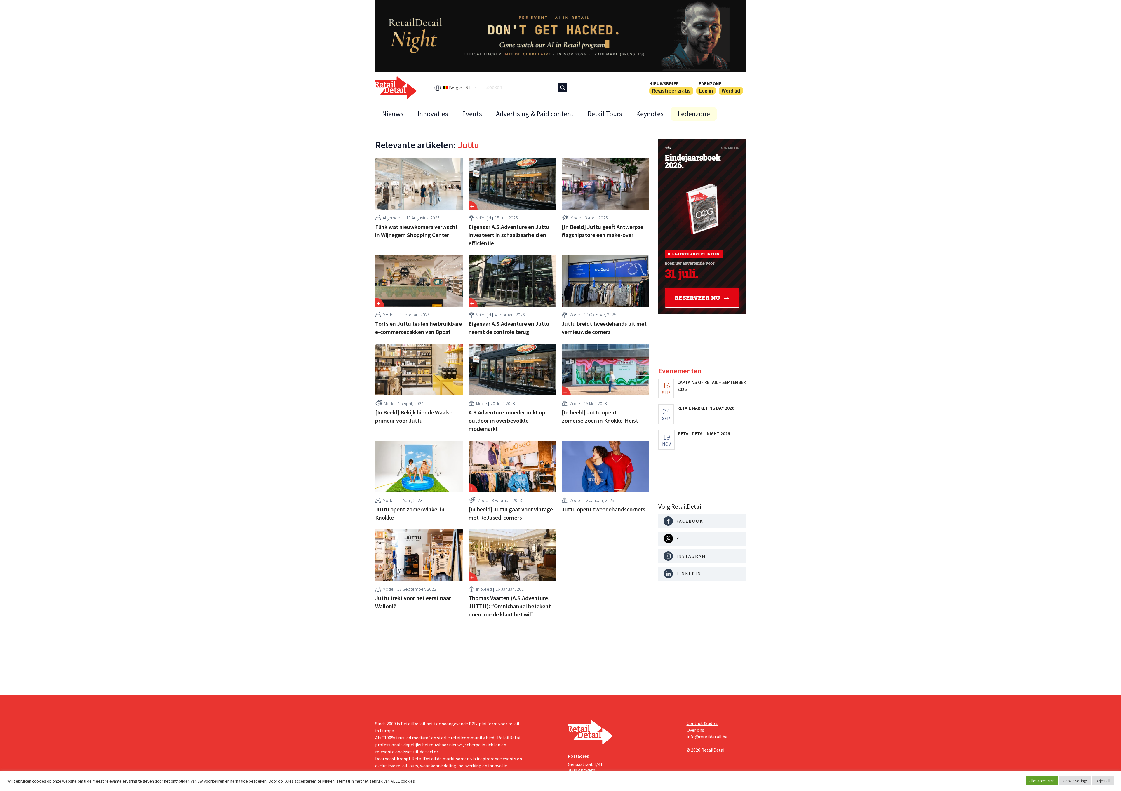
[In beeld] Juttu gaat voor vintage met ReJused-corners (511, 513)
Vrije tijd (483, 218)
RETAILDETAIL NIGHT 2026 (704, 433)
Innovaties (432, 113)
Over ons (695, 730)
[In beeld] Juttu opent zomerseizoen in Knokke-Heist (600, 416)
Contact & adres (702, 723)
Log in (706, 90)
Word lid (731, 90)
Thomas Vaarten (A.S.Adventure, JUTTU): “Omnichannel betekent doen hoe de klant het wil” (510, 606)
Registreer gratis (671, 90)
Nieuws (392, 113)
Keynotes (650, 113)
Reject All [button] (1103, 780)
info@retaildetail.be (707, 737)
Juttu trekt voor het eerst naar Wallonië (413, 602)
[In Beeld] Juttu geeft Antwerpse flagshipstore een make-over (602, 230)
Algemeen (393, 218)
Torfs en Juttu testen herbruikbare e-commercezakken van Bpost (418, 327)
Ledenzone (709, 83)
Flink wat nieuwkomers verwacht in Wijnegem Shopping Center (416, 230)
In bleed (484, 589)
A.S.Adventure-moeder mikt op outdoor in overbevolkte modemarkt (507, 420)
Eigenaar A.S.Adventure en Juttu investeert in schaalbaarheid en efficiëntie (509, 235)
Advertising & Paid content (535, 113)
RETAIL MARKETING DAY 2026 (705, 408)
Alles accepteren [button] (1041, 780)
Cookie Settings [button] (1075, 780)
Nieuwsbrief (663, 83)
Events (472, 113)
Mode (575, 218)
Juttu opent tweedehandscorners (603, 509)
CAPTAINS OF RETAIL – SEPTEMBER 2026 (711, 385)
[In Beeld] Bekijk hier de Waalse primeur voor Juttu (413, 416)
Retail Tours (605, 113)
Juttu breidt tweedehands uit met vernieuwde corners (604, 327)
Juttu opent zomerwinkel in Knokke (410, 513)
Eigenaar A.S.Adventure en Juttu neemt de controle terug (509, 327)
